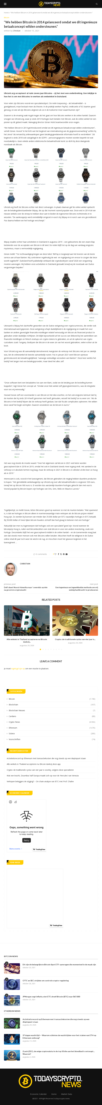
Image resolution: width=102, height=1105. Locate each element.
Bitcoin (52, 699)
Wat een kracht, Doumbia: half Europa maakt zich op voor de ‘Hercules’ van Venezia (43, 775)
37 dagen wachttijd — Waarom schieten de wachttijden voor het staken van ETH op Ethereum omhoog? (59, 1036)
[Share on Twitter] (61, 554)
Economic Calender (38, 1094)
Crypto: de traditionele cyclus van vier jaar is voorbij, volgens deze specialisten (40, 770)
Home (6, 12)
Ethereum (52, 728)
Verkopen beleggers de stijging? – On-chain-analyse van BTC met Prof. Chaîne (40, 781)
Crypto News (52, 722)
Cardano (52, 716)
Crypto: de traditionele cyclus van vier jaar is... (75, 639)
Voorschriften (52, 739)
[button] (7, 627)
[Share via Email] (66, 554)
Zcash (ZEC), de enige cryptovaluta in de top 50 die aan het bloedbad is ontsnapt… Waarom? (59, 1052)
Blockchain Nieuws (52, 710)
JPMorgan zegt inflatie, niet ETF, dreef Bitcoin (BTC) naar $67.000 (51, 996)
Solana (52, 733)
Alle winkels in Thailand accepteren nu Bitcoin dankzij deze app (34, 764)
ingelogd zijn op (18, 668)
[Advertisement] (52, 230)
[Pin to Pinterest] (64, 554)
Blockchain (52, 704)
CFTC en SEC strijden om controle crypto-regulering (46, 980)
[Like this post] (55, 554)
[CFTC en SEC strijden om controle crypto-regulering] (12, 984)
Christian (16, 30)
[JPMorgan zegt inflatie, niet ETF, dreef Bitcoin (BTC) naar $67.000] (12, 1000)
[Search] (96, 4)
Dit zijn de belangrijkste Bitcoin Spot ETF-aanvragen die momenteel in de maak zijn (59, 964)
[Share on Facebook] (58, 554)
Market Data (66, 1094)
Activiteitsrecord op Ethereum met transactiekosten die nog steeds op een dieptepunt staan (46, 758)
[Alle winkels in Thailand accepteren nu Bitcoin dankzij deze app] (27, 620)
